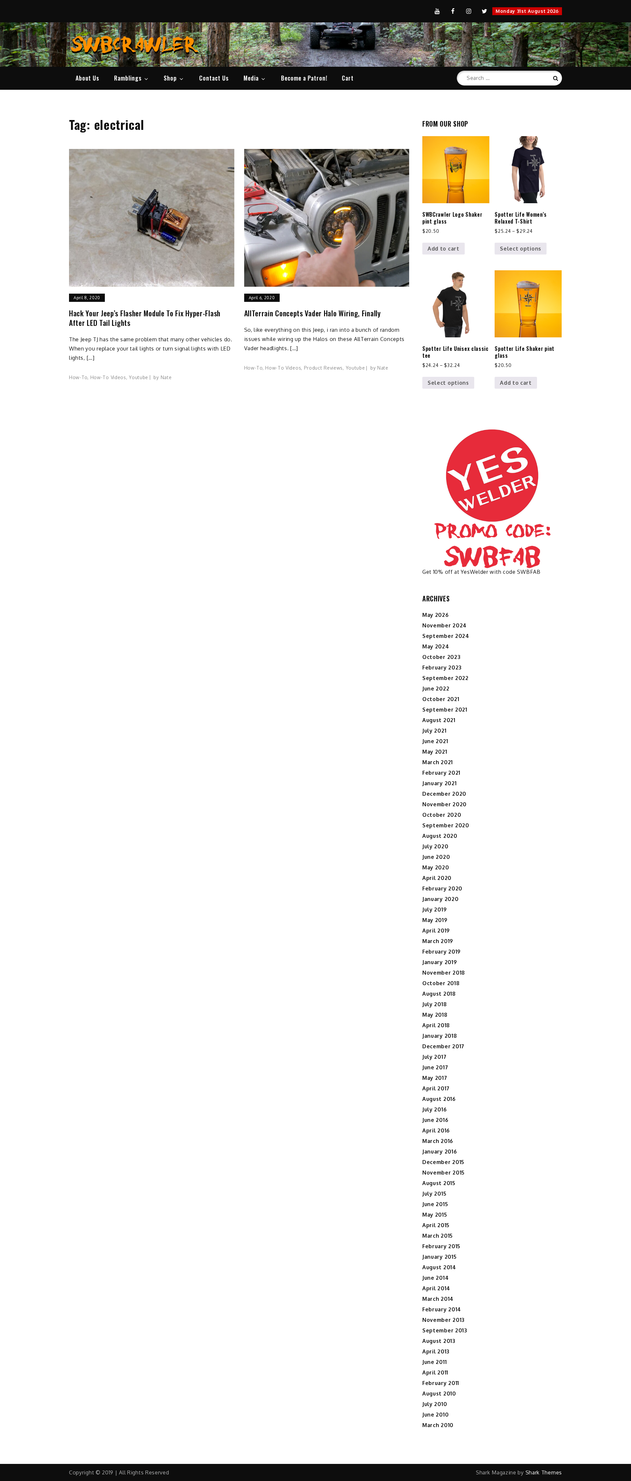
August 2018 (439, 993)
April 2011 (435, 1372)
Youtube (138, 377)
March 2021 (437, 762)
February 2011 (440, 1383)
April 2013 (436, 1351)
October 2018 (440, 983)
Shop (170, 78)
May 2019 (435, 920)
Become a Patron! (304, 78)
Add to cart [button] (443, 248)
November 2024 (444, 625)
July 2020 (435, 846)
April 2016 (436, 1130)
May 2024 (435, 646)
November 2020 (444, 804)
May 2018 (435, 1014)
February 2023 (442, 667)
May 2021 (434, 751)
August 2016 (439, 1099)
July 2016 (434, 1109)
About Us (87, 78)
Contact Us (214, 78)
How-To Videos (108, 377)
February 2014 (441, 1309)
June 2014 (435, 1278)
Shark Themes (544, 1472)
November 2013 (443, 1320)
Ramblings (128, 78)
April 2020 (437, 878)
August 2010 (439, 1393)
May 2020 (435, 867)
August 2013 (439, 1341)
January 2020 (440, 899)
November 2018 (443, 972)
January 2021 (439, 783)
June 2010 (435, 1414)
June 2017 (435, 1067)
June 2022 (435, 688)
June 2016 (435, 1120)
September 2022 (445, 678)
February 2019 (441, 951)
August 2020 (439, 836)
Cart (348, 78)
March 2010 (438, 1425)
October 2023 (441, 657)
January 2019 (439, 962)
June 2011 (434, 1362)
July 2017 (434, 1057)
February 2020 (442, 888)
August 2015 (439, 1183)
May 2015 (434, 1214)
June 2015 (435, 1204)
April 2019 (436, 930)
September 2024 (445, 636)
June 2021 (435, 741)
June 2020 (436, 857)
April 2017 (436, 1088)
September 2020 (445, 825)
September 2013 (444, 1330)
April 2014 (436, 1288)
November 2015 (443, 1172)
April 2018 (436, 1025)
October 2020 (441, 815)
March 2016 (437, 1141)
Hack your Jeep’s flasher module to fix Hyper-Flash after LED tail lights (145, 317)
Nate (166, 377)
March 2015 (437, 1235)
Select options (520, 248)
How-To (78, 377)
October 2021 (440, 699)
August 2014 (439, 1267)
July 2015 (434, 1193)
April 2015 (436, 1225)
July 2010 (434, 1404)
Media (251, 78)
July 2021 (434, 730)
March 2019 (437, 941)
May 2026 (435, 615)
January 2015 (439, 1256)
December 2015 (443, 1162)
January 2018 (439, 1035)
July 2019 (434, 909)
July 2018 (434, 1004)
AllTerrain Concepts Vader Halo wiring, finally (312, 313)
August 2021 (439, 720)
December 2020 (444, 793)
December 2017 (443, 1046)
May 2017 (434, 1078)
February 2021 (441, 772)
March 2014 (438, 1299)
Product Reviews (323, 368)
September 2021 (444, 709)
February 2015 (441, 1246)
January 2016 (439, 1151)
